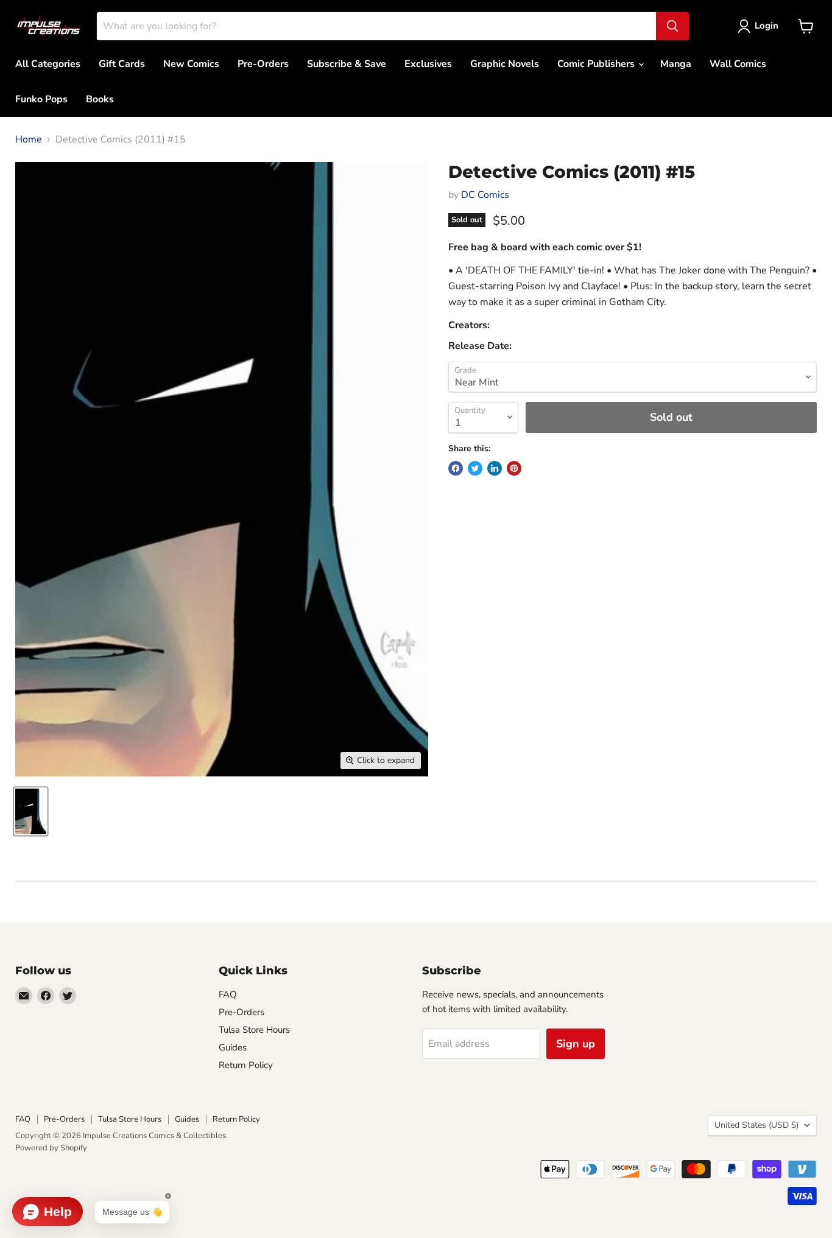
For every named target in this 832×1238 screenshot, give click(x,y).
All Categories (47, 64)
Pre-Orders (263, 64)
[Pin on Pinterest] (514, 468)
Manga (675, 64)
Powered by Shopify (51, 1147)
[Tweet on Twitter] (475, 468)
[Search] (672, 26)
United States (756, 1125)
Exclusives (428, 64)
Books (100, 99)
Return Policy (246, 1065)
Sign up (575, 1043)
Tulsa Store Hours (254, 1030)
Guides (233, 1047)
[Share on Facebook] (455, 468)
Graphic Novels (504, 64)
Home (28, 139)
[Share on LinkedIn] (494, 468)
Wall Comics (738, 64)
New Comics (191, 64)
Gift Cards (122, 64)
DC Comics (485, 195)
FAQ (228, 994)
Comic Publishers (597, 64)
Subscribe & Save (346, 64)
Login (766, 25)
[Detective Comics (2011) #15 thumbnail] (31, 811)
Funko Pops (41, 99)
